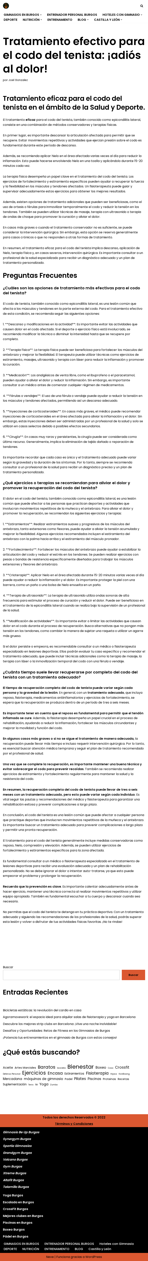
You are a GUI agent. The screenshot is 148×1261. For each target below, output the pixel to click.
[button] (41, 15)
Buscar (8, 967)
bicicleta (61, 1068)
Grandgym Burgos (17, 1153)
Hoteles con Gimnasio (116, 1244)
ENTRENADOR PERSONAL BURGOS (72, 15)
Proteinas (109, 1079)
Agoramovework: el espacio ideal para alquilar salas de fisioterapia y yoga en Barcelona (69, 1017)
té (36, 1084)
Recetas (123, 1079)
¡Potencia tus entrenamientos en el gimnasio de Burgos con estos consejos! (60, 1037)
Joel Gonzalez (18, 80)
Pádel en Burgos (15, 1236)
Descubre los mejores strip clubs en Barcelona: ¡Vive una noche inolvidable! (60, 1024)
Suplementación (15, 1084)
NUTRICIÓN (30, 1249)
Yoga (44, 1084)
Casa (110, 1068)
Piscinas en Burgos (17, 1222)
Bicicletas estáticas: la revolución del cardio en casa (42, 1010)
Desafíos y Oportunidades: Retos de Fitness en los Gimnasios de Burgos (56, 1030)
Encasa (55, 1073)
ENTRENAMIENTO (59, 20)
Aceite (8, 1067)
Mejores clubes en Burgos (23, 1216)
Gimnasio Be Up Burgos (21, 1132)
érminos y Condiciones (75, 1124)
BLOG (79, 1249)
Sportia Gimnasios (17, 1146)
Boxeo (101, 1067)
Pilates (80, 1078)
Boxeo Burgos (14, 1229)
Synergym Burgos (17, 1139)
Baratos (46, 1067)
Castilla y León (99, 1249)
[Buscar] (141, 5)
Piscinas (94, 1079)
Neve (50, 1257)
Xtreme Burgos (14, 1173)
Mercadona (12, 1079)
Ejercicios (34, 1073)
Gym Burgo (11, 1166)
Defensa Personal (11, 1073)
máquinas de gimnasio (43, 1079)
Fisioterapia (97, 1073)
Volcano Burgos (15, 1159)
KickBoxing (124, 1073)
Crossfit (122, 1067)
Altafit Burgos (13, 1180)
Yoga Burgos (13, 1195)
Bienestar (80, 1066)
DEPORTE (10, 20)
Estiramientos (74, 1074)
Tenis (31, 1084)
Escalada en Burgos (18, 1202)
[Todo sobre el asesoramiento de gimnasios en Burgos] (7, 6)
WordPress (93, 1257)
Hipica (113, 1073)
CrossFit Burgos (15, 1209)
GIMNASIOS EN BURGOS (21, 1244)
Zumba (54, 1084)
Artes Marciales (25, 1068)
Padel (68, 1079)
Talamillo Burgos (16, 1187)
